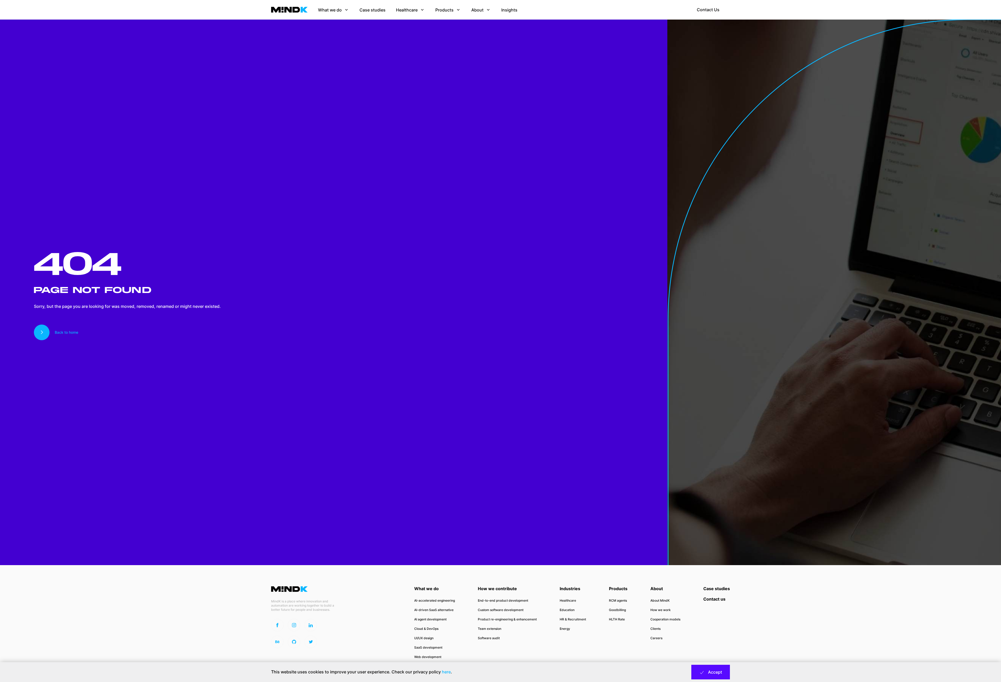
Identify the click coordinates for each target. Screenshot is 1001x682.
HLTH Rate (617, 619)
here (446, 671)
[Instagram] (294, 625)
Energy (565, 629)
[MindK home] (289, 10)
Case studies (716, 588)
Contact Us (708, 9)
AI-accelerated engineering (434, 600)
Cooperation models (665, 619)
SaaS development (428, 647)
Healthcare (568, 600)
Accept (714, 672)
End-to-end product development (503, 600)
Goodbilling (617, 610)
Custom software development (500, 610)
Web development (427, 657)
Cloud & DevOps (426, 629)
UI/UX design (424, 638)
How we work (660, 610)
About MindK (660, 600)
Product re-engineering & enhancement (507, 619)
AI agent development (430, 619)
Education (567, 610)
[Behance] (277, 642)
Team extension (489, 629)
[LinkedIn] (310, 625)
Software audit (489, 638)
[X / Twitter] (310, 642)
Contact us (714, 599)
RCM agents (618, 600)
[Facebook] (277, 625)
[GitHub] (294, 642)
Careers (656, 638)
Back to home (66, 332)
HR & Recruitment (573, 619)
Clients (655, 629)
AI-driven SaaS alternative (434, 610)
